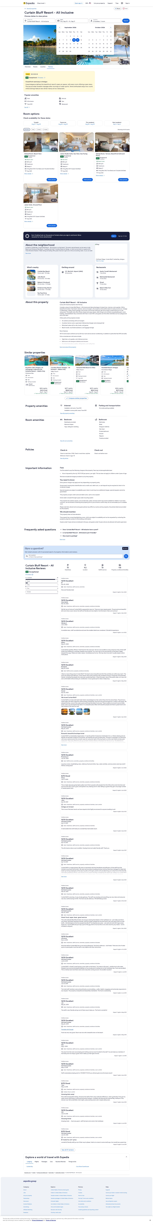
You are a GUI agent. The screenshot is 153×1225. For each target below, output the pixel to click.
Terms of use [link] (81, 1195)
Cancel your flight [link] (110, 1195)
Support (110, 3)
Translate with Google (67, 1029)
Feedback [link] (25, 1212)
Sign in (128, 3)
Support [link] (108, 1190)
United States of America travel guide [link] (60, 1190)
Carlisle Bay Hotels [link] (59, 1172)
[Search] (126, 556)
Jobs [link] (24, 1192)
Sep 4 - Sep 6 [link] (117, 124)
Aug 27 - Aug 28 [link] (36, 124)
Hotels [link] (33, 1172)
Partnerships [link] (26, 1198)
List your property (99, 3)
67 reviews (40, 77)
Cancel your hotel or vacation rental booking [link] (116, 1192)
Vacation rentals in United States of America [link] (61, 1195)
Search (126, 21)
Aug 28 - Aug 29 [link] (63, 124)
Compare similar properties (78, 398)
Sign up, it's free (122, 236)
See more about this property (68, 347)
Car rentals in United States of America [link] (60, 1204)
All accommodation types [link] (57, 1207)
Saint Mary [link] (51, 1172)
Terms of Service (51, 1220)
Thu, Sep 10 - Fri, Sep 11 (67, 21)
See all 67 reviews (68, 1150)
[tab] (29, 1162)
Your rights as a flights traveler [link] (113, 1207)
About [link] (24, 1190)
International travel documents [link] (113, 1204)
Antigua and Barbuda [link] (42, 1172)
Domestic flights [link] (55, 1201)
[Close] (150, 1220)
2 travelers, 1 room (99, 21)
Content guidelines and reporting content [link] (88, 1209)
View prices (52, 179)
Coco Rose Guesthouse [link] (82, 1166)
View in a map (100, 261)
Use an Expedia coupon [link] (111, 1201)
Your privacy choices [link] (83, 1207)
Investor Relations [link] (27, 1204)
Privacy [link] (80, 1190)
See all (26, 107)
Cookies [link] (80, 1192)
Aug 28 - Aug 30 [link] (90, 124)
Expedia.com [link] (27, 1172)
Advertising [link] (26, 1207)
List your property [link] (27, 1195)
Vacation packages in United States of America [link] (62, 1198)
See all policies (64, 458)
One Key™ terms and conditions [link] (86, 1198)
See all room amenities (66, 441)
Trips (116, 3)
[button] (67, 36)
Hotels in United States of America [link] (59, 1192)
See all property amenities (67, 413)
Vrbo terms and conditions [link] (84, 1201)
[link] (125, 8)
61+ (126, 62)
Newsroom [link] (26, 1201)
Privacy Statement (37, 1220)
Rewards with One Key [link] (56, 1209)
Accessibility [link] (81, 1204)
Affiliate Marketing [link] (27, 1209)
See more (28, 253)
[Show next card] (128, 375)
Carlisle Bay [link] (30, 1166)
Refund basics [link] (109, 1198)
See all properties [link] (31, 8)
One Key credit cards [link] (56, 1212)
